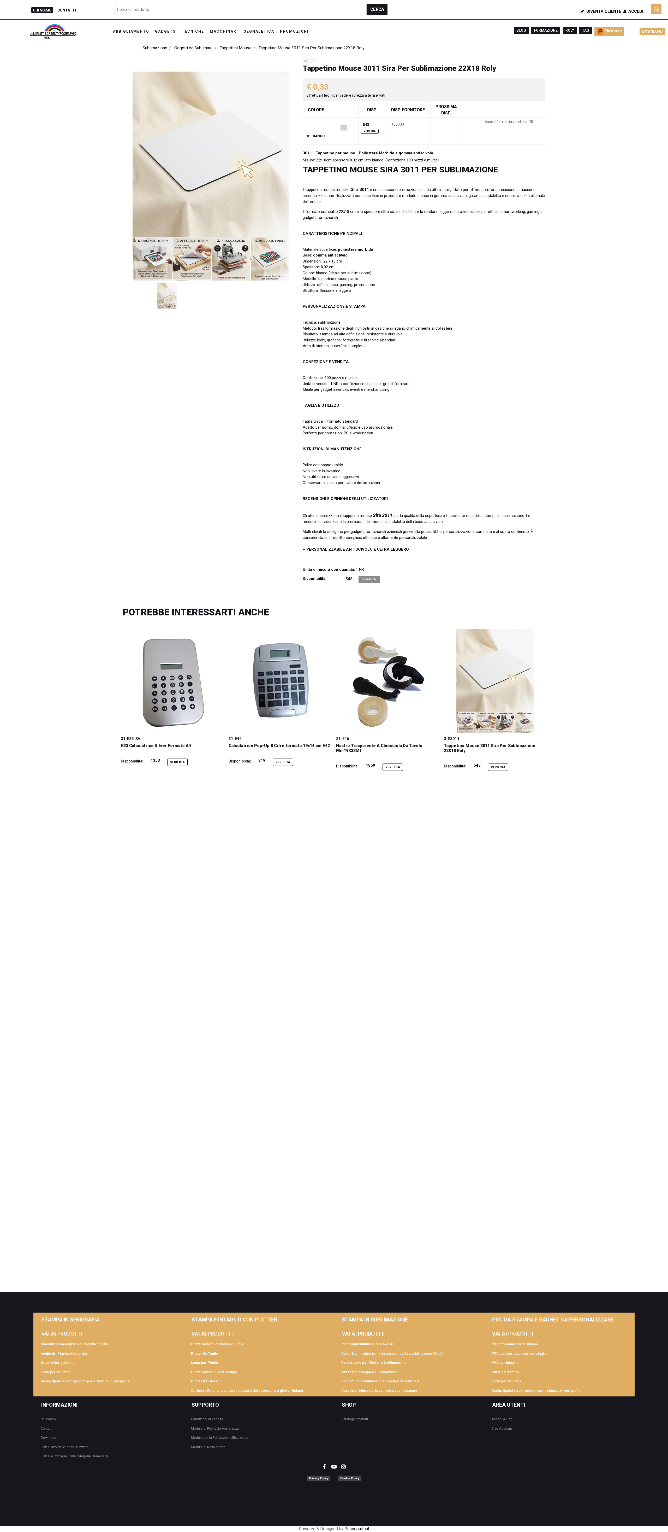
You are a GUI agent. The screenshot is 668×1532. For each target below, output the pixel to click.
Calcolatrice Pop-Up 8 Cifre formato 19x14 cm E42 (279, 745)
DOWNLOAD (652, 31)
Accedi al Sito (502, 1419)
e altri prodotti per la (85, 1381)
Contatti (46, 1428)
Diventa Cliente (603, 11)
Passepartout (356, 1528)
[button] (377, 9)
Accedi (635, 11)
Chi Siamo (48, 1419)
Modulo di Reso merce (208, 1447)
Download (48, 1438)
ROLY (569, 30)
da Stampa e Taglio (217, 1344)
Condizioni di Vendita (207, 1419)
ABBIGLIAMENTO (131, 31)
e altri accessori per (247, 1391)
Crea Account (502, 1428)
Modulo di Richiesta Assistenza (215, 1428)
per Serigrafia (55, 1372)
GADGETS (165, 31)
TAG (585, 30)
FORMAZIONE (546, 30)
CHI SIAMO (42, 10)
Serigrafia (64, 1353)
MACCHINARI (224, 31)
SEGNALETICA (259, 31)
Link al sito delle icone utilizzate (64, 1447)
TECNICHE (193, 31)
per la (379, 1391)
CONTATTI (66, 10)
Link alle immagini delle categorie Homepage (75, 1456)
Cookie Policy (349, 1478)
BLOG (521, 30)
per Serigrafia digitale (74, 1344)
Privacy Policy (318, 1478)
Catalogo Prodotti (354, 1419)
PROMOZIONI (294, 31)
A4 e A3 (367, 1344)
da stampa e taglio (519, 1353)
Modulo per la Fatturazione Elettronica (219, 1438)
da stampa (214, 1372)
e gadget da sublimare (380, 1381)
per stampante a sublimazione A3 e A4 (392, 1353)
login (328, 95)
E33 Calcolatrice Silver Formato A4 (156, 745)
